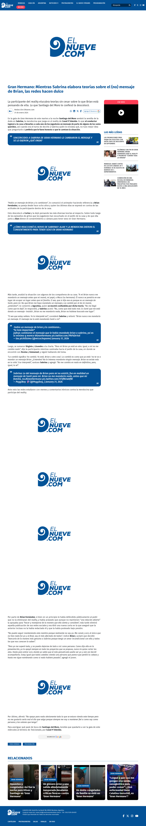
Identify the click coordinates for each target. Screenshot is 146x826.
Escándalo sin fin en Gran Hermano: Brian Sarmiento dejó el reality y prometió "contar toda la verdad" (127, 154)
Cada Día (31, 3)
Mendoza (21, 3)
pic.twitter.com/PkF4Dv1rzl (66, 335)
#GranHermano (43, 335)
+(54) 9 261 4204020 (70, 812)
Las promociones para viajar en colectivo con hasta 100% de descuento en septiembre (114, 141)
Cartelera (12, 822)
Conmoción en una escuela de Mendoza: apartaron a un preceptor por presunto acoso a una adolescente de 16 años (127, 183)
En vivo (21, 7)
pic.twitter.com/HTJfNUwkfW (57, 378)
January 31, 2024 (60, 338)
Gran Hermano (14, 744)
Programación (99, 3)
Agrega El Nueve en (90, 111)
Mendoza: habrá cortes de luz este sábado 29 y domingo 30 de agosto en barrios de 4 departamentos (114, 168)
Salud (35, 822)
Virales (43, 822)
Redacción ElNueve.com (24, 110)
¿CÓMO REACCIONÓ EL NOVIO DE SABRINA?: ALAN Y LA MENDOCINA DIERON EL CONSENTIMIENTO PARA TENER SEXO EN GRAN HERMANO (54, 228)
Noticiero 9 (53, 3)
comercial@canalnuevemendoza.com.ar (48, 812)
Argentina (42, 3)
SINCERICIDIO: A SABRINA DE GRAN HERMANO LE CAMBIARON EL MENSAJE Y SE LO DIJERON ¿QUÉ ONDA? (52, 139)
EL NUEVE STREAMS (83, 3)
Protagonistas (67, 3)
